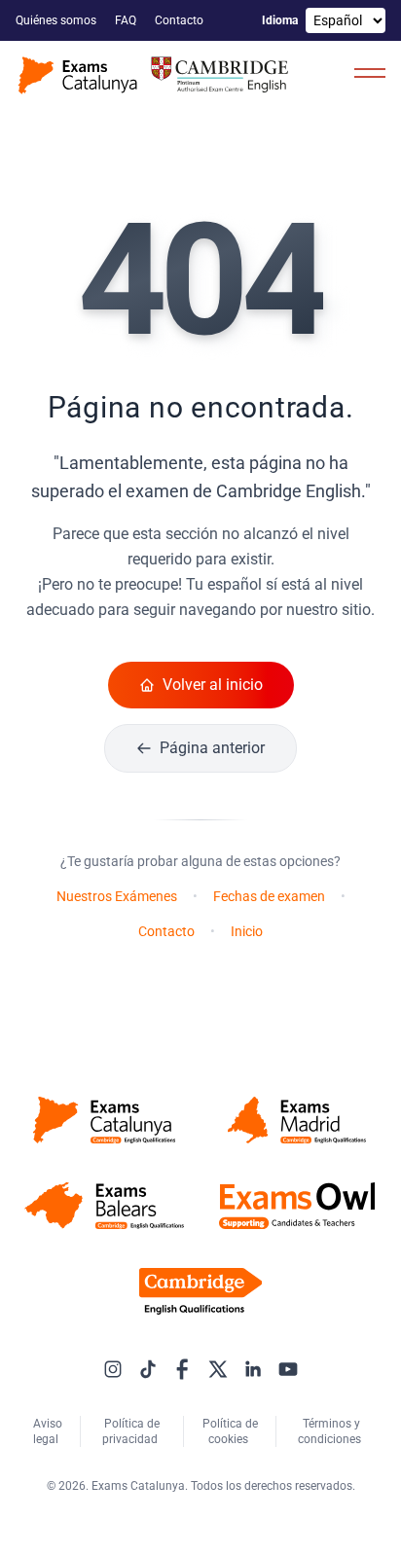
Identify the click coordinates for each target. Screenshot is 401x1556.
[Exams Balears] (104, 1205)
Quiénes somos (57, 20)
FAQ (127, 20)
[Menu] (369, 72)
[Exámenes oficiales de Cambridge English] (156, 75)
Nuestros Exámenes (116, 896)
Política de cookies (230, 1431)
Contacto (180, 20)
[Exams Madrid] (296, 1120)
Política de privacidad (131, 1431)
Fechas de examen (269, 896)
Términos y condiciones (331, 1431)
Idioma (280, 20)
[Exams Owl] (296, 1205)
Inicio (247, 931)
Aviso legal (47, 1431)
